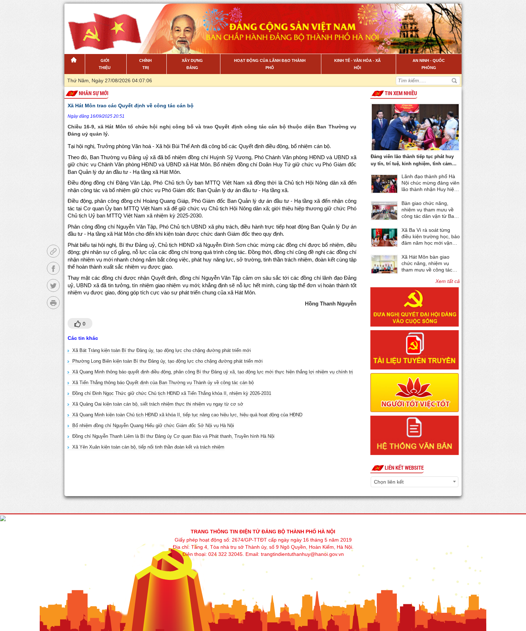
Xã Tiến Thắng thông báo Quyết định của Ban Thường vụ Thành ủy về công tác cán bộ (163, 382)
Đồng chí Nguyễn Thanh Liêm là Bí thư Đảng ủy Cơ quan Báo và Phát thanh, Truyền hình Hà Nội (173, 436)
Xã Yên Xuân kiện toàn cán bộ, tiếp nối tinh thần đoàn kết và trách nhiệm (148, 447)
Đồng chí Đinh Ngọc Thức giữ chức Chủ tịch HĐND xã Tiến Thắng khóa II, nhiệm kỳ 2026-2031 (171, 393)
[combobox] (414, 481)
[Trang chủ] (74, 64)
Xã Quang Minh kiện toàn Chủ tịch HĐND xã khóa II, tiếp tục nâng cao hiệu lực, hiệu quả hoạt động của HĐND (187, 414)
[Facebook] (53, 268)
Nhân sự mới (93, 93)
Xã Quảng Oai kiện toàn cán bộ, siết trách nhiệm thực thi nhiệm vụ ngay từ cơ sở (157, 404)
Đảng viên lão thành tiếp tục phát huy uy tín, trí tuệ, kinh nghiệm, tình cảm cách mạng (412, 160)
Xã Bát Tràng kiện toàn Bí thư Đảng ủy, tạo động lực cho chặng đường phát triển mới (161, 350)
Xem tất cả (447, 281)
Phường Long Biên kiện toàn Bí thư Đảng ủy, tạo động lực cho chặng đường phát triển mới (167, 361)
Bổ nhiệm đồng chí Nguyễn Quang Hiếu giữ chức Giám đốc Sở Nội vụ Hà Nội (153, 425)
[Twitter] (53, 285)
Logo (100, 24)
